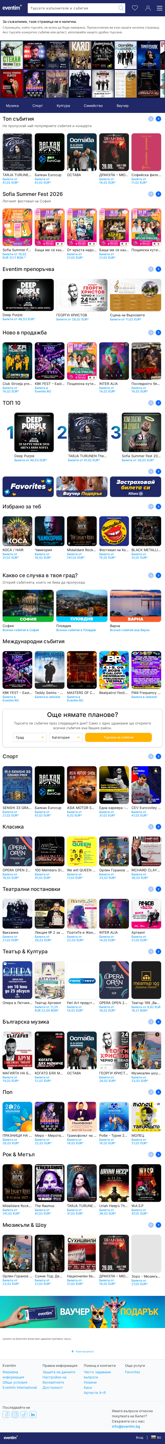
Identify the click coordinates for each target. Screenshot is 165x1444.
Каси (88, 1387)
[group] (82, 1312)
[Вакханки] (59, 83)
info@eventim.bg (126, 1426)
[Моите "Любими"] (135, 7)
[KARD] (59, 55)
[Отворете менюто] (158, 8)
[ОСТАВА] (104, 55)
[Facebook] (6, 1414)
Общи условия (15, 1382)
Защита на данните (59, 1372)
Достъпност (53, 1387)
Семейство (93, 105)
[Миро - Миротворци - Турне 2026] (13, 83)
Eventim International (20, 1387)
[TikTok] (24, 1414)
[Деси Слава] (150, 83)
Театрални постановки (31, 889)
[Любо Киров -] (13, 55)
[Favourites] (28, 487)
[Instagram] (15, 1414)
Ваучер (123, 105)
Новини (90, 1382)
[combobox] (72, 8)
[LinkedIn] (32, 1414)
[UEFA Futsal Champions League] (36, 55)
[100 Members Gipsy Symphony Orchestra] (127, 83)
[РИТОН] (150, 55)
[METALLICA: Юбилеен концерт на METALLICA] (82, 55)
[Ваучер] (81, 487)
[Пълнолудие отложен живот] (82, 83)
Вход (139, 1437)
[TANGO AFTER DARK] (127, 55)
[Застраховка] (135, 487)
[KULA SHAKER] (36, 83)
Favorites (132, 1372)
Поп (7, 1092)
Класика (13, 827)
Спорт (37, 105)
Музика (12, 105)
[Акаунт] (148, 8)
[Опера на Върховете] (104, 83)
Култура (63, 105)
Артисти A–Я (95, 1392)
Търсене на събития (118, 737)
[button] (5, 69)
